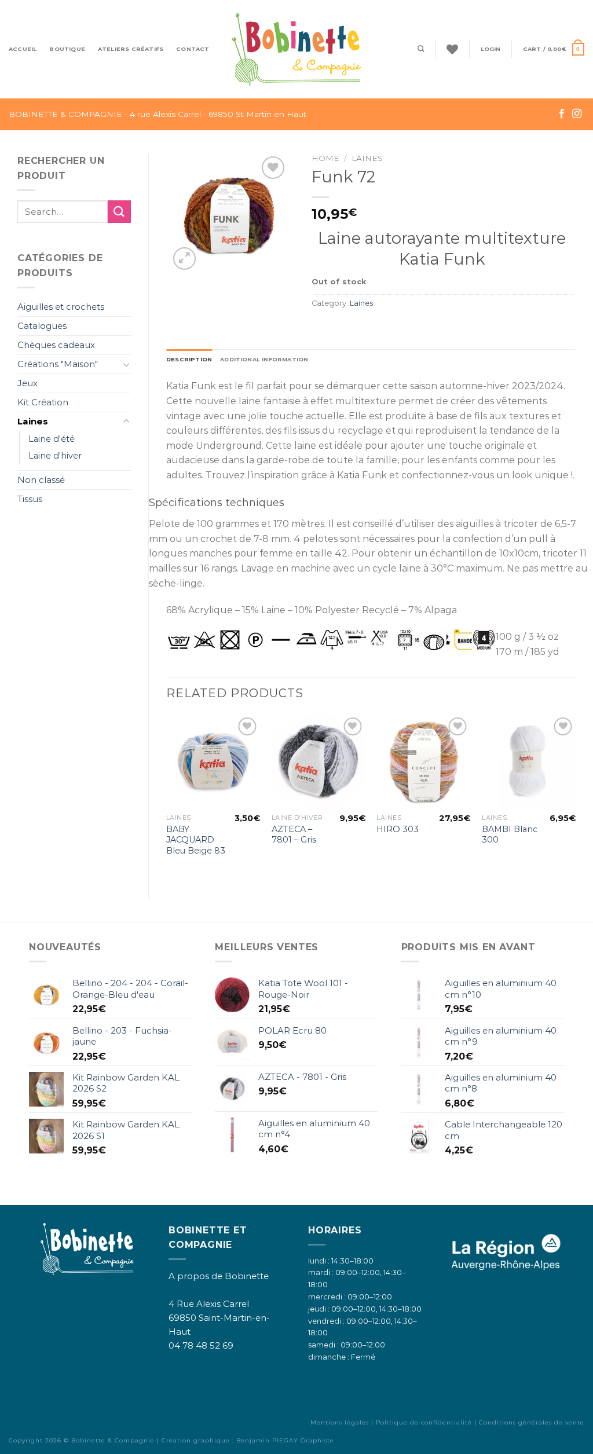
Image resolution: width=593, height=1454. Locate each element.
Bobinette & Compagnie (113, 1440)
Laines (32, 421)
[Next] (575, 797)
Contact (192, 49)
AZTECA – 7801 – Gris (294, 834)
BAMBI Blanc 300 (509, 834)
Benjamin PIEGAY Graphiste (285, 1440)
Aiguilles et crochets (60, 306)
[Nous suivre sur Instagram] (576, 114)
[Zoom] (184, 258)
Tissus (29, 498)
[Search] (421, 49)
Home (325, 158)
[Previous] (166, 797)
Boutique (67, 49)
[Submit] (119, 211)
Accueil (22, 49)
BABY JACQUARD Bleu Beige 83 (195, 840)
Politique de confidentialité (424, 1422)
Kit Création (42, 402)
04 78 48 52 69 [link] (201, 1345)
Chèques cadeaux (56, 344)
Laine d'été (51, 439)
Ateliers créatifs (130, 49)
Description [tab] (189, 359)
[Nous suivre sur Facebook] (561, 114)
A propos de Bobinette (219, 1275)
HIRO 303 (397, 829)
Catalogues (42, 325)
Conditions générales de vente (531, 1422)
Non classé (41, 479)
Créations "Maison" (57, 363)
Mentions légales (339, 1422)
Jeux (27, 383)
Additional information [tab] (264, 359)
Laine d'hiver (55, 456)
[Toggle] (126, 364)
